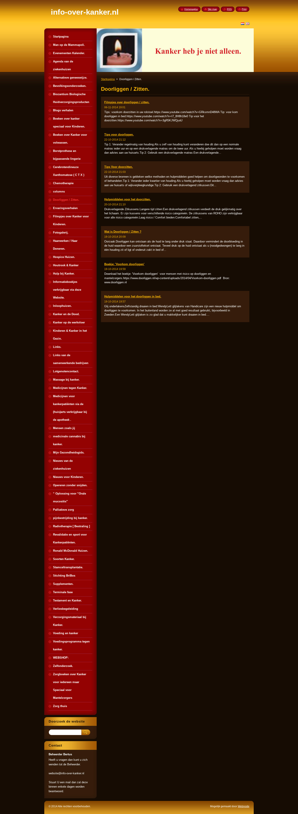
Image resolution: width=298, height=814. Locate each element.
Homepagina (191, 9)
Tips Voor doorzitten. (118, 166)
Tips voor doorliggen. (119, 134)
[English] (247, 23)
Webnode (243, 806)
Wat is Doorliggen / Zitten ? (122, 231)
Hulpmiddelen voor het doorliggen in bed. (132, 296)
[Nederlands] (242, 23)
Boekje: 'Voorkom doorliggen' (124, 264)
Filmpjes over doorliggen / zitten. (126, 102)
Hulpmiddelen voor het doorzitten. (127, 199)
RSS (229, 9)
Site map (212, 9)
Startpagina (108, 79)
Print (244, 9)
